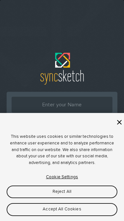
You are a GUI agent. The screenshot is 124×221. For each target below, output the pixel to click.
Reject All (62, 192)
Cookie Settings (62, 177)
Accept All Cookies (62, 209)
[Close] (119, 122)
